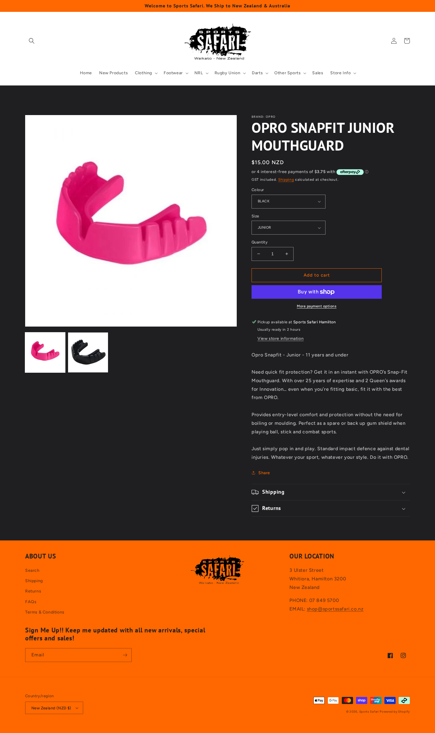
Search (32, 570)
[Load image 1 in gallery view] (45, 352)
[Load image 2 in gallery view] (88, 352)
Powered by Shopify (395, 711)
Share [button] (264, 472)
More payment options (316, 306)
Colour (258, 190)
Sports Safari (369, 711)
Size (255, 216)
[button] (31, 40)
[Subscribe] (124, 655)
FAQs (30, 601)
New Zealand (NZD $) (51, 708)
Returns (33, 591)
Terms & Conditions (45, 612)
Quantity (260, 242)
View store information (280, 338)
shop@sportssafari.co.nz (335, 609)
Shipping (286, 179)
